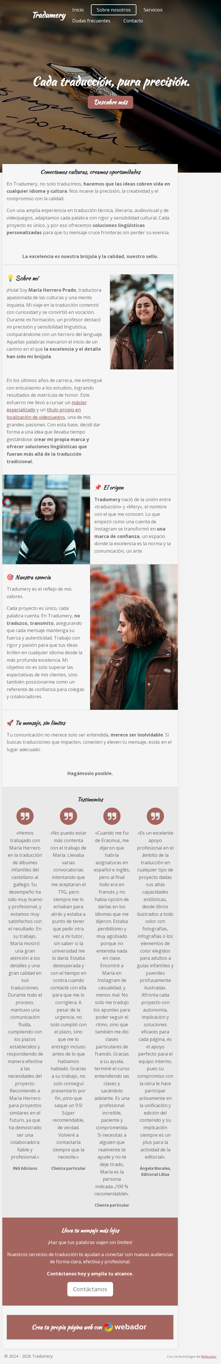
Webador (209, 1356)
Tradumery (48, 14)
